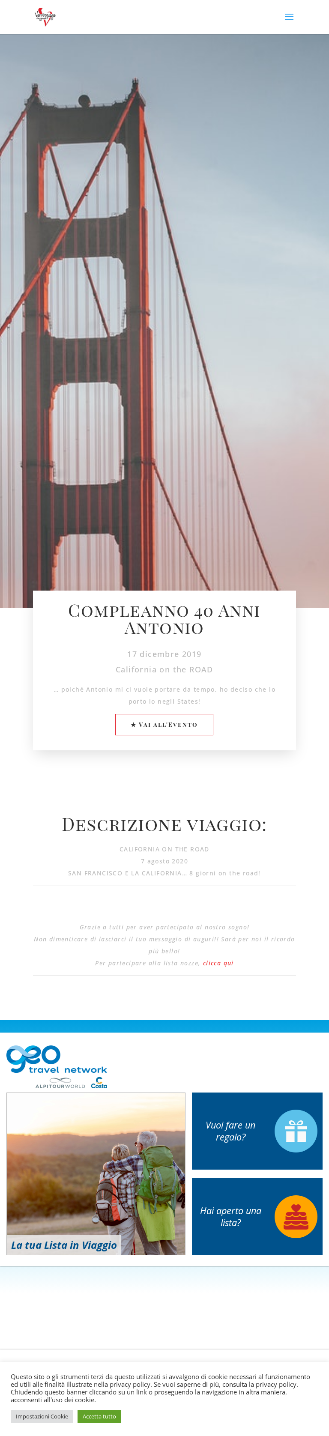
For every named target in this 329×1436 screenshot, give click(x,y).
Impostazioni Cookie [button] (42, 1416)
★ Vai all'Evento (164, 724)
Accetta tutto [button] (99, 1416)
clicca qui (218, 963)
